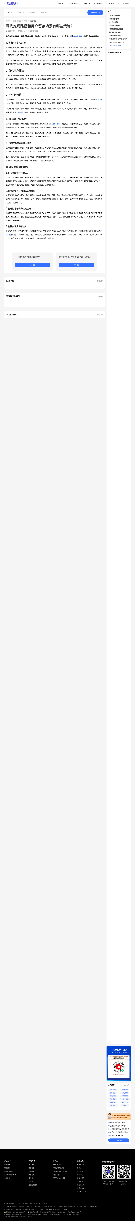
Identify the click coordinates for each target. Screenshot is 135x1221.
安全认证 (44, 1206)
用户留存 (113, 1093)
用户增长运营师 (124, 1099)
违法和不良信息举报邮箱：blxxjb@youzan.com (72, 1206)
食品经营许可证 (8, 1209)
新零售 (8, 21)
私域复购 (125, 1093)
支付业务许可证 (92, 1206)
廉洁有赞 (52, 1206)
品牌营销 (125, 1090)
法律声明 (14, 1206)
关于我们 (6, 1206)
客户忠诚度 (77, 36)
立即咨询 (119, 1140)
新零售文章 (17, 21)
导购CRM (125, 1102)
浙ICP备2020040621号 (74, 1212)
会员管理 (113, 1099)
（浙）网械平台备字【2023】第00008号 (35, 1215)
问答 (25, 21)
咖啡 (124, 1105)
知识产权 (29, 1206)
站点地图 (57, 1209)
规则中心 (37, 1206)
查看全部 (100, 281)
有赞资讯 (40, 1209)
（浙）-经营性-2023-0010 (71, 1215)
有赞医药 (18, 1209)
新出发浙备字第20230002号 (12, 1215)
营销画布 (113, 1102)
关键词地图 (65, 1209)
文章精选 (113, 1105)
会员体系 (56, 124)
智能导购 (113, 1096)
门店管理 (125, 1096)
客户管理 (113, 1090)
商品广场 (33, 1209)
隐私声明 (21, 1206)
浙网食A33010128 (55, 1215)
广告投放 (19, 112)
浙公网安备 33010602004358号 (15, 1212)
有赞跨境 (25, 1209)
